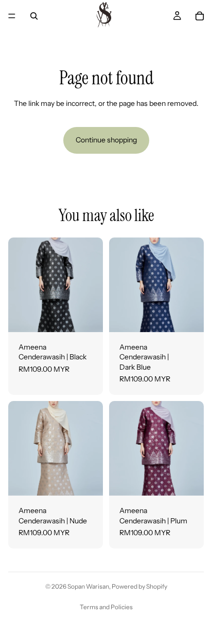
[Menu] (12, 16)
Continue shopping (106, 139)
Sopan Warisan (88, 586)
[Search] (34, 16)
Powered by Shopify (139, 586)
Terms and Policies (106, 607)
